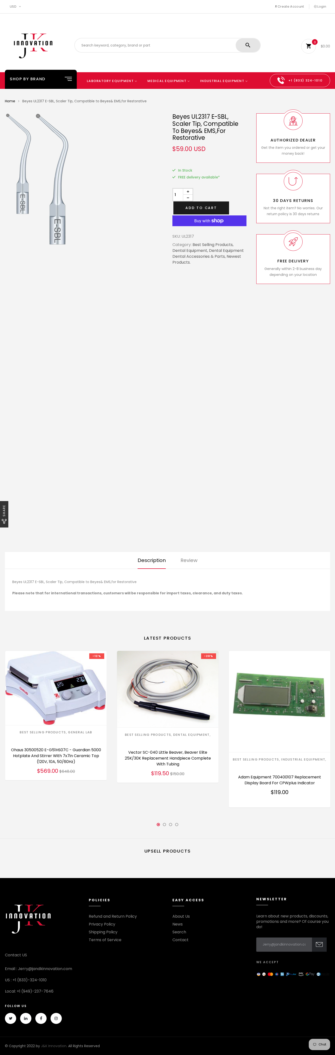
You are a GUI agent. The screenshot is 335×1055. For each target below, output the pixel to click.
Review (188, 560)
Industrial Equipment (303, 759)
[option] (98, 179)
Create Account (290, 6)
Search (179, 932)
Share (4, 510)
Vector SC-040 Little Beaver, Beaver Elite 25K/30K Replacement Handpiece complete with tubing (168, 758)
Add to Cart (201, 207)
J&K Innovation (53, 1045)
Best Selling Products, (213, 244)
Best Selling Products (43, 732)
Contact (180, 940)
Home (10, 101)
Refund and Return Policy (113, 916)
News (177, 924)
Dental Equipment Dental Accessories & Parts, (208, 253)
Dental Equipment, (190, 250)
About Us (181, 916)
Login (321, 6)
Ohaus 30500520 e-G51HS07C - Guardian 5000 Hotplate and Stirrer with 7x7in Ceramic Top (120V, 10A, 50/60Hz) (56, 755)
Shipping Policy (103, 932)
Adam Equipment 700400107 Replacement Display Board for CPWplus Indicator (279, 780)
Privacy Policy (102, 924)
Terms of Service (105, 940)
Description (152, 560)
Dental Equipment (191, 734)
